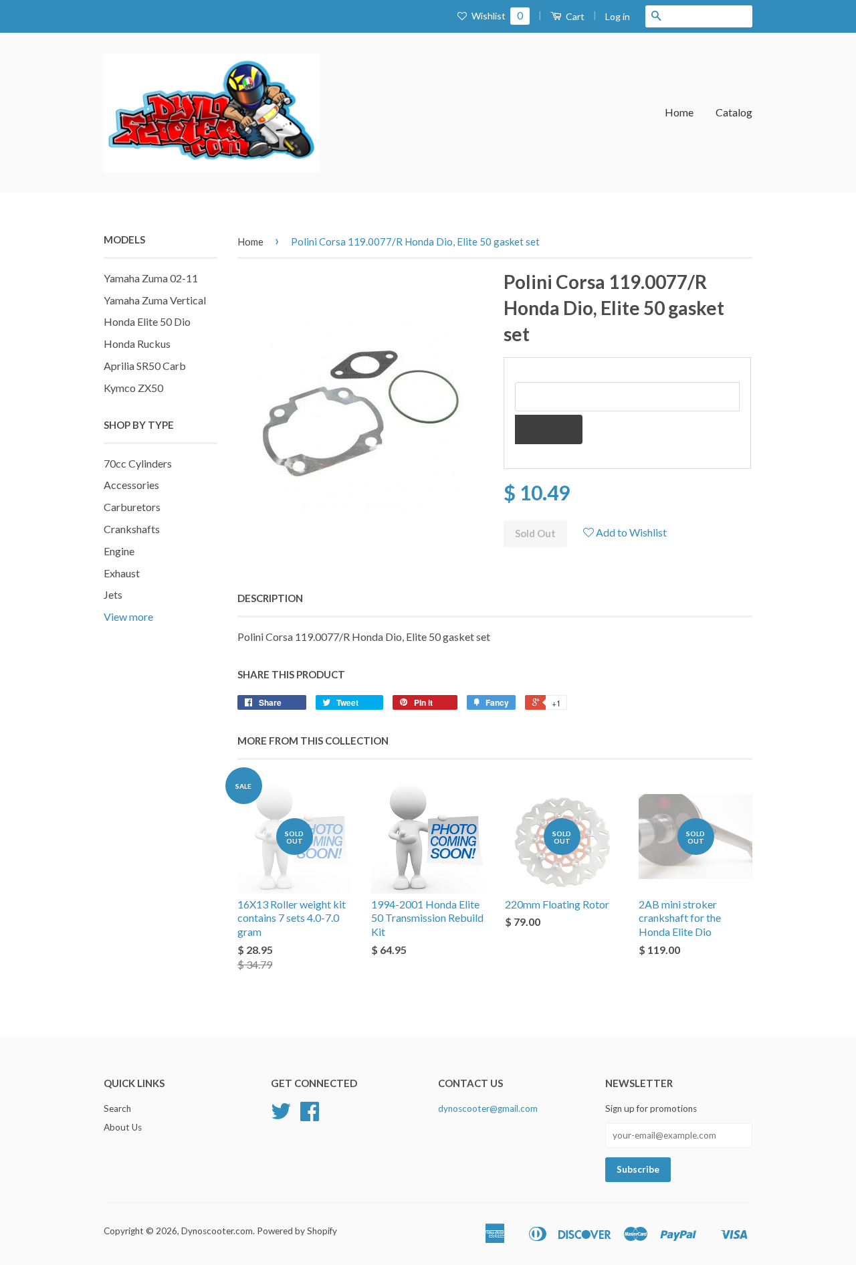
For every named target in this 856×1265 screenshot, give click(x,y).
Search (117, 1108)
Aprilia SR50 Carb (145, 365)
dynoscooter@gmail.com (488, 1108)
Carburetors (132, 506)
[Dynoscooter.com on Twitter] (281, 1115)
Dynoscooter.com (217, 1231)
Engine (119, 551)
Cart (574, 16)
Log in (617, 16)
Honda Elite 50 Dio (147, 321)
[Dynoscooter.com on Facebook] (310, 1115)
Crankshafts (132, 528)
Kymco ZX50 (133, 387)
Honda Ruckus (137, 343)
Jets (113, 594)
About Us (123, 1127)
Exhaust (122, 573)
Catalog (734, 112)
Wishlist (496, 15)
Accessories (131, 484)
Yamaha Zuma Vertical (155, 300)
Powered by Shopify (297, 1231)
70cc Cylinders (138, 463)
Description (270, 598)
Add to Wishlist (630, 532)
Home (679, 112)
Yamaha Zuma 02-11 (151, 278)
